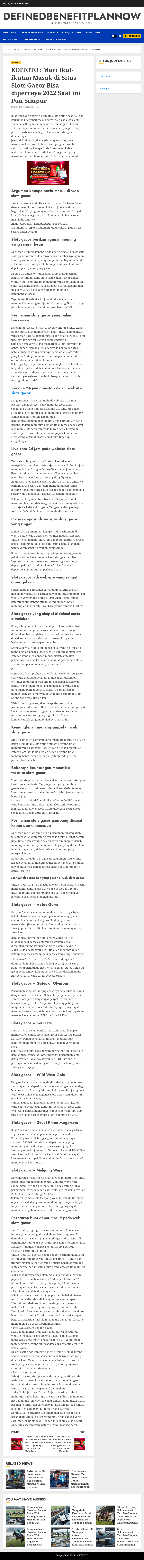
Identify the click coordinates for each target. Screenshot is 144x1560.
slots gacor (21, 393)
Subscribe (134, 36)
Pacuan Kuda (10, 39)
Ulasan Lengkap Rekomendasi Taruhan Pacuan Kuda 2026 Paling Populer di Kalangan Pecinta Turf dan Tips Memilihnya (127, 1518)
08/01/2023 (25, 107)
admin (15, 107)
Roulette (52, 32)
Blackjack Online (71, 32)
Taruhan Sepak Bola (32, 32)
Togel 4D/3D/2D (31, 39)
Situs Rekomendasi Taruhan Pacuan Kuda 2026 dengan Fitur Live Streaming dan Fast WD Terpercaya (127, 1540)
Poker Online (93, 32)
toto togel (104, 88)
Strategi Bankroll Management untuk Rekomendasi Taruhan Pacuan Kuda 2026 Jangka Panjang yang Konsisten (82, 1540)
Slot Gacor (9, 32)
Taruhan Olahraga (55, 39)
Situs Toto (104, 76)
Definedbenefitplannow (72, 16)
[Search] (120, 36)
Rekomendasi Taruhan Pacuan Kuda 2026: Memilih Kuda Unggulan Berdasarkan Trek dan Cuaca (37, 1538)
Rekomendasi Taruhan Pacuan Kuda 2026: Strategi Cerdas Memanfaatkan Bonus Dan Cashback (37, 1516)
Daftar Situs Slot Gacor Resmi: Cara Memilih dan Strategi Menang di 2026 (36, 1477)
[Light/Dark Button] (114, 36)
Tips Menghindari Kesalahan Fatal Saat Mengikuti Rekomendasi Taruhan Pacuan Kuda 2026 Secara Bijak (82, 1518)
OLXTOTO (82, 1555)
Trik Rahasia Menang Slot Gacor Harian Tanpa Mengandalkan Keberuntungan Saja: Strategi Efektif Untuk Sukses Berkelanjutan (80, 1485)
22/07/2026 (33, 1487)
